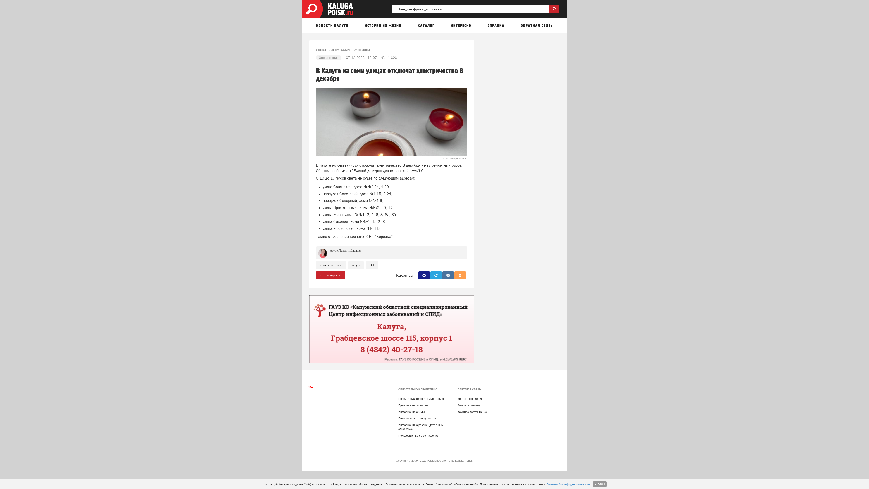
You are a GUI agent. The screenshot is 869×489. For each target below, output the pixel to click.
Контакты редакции (470, 398)
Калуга (356, 265)
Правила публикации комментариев (421, 398)
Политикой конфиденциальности (568, 484)
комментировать (331, 275)
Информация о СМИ (411, 412)
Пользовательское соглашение (418, 435)
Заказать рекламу (469, 405)
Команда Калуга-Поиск (472, 412)
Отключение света (331, 265)
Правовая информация (413, 405)
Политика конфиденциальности (418, 418)
